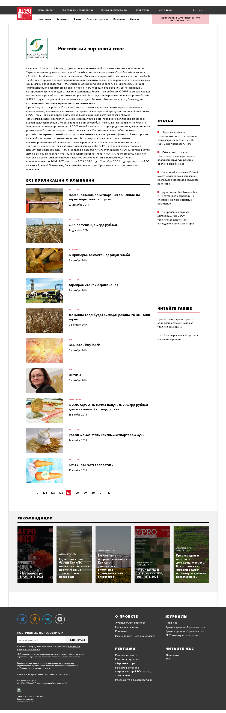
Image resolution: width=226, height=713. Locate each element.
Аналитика (62, 19)
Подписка (171, 622)
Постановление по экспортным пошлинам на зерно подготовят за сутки (104, 197)
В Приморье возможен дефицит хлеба (99, 255)
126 (60, 493)
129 (84, 493)
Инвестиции (45, 19)
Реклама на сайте (126, 655)
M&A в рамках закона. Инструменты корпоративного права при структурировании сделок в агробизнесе (176, 158)
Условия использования (27, 701)
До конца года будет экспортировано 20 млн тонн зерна (109, 317)
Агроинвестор (46, 10)
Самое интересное (97, 19)
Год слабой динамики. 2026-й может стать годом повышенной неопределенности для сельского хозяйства (178, 177)
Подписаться (76, 640)
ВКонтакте (172, 655)
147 (108, 493)
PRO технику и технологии (77, 10)
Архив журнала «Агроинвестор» (185, 627)
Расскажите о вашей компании (134, 680)
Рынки (77, 19)
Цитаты (75, 375)
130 (92, 493)
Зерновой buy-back (84, 345)
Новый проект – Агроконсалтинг (135, 636)
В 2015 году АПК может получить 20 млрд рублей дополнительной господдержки (108, 407)
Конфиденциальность (26, 699)
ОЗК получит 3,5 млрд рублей (93, 225)
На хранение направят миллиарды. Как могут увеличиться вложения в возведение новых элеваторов (176, 217)
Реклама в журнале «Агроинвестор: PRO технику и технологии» (134, 671)
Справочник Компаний (114, 10)
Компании (119, 19)
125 (52, 493)
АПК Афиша (165, 10)
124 (45, 493)
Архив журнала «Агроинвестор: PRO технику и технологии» (185, 633)
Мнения (134, 19)
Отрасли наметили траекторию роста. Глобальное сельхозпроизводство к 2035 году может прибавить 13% (177, 138)
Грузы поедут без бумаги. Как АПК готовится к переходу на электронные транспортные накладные (177, 197)
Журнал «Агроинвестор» (130, 622)
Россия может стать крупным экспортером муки (106, 435)
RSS (167, 659)
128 (76, 493)
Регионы (73, 249)
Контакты (121, 631)
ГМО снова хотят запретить (91, 465)
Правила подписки (126, 627)
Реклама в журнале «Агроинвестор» (127, 661)
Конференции (143, 10)
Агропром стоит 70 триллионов (93, 285)
